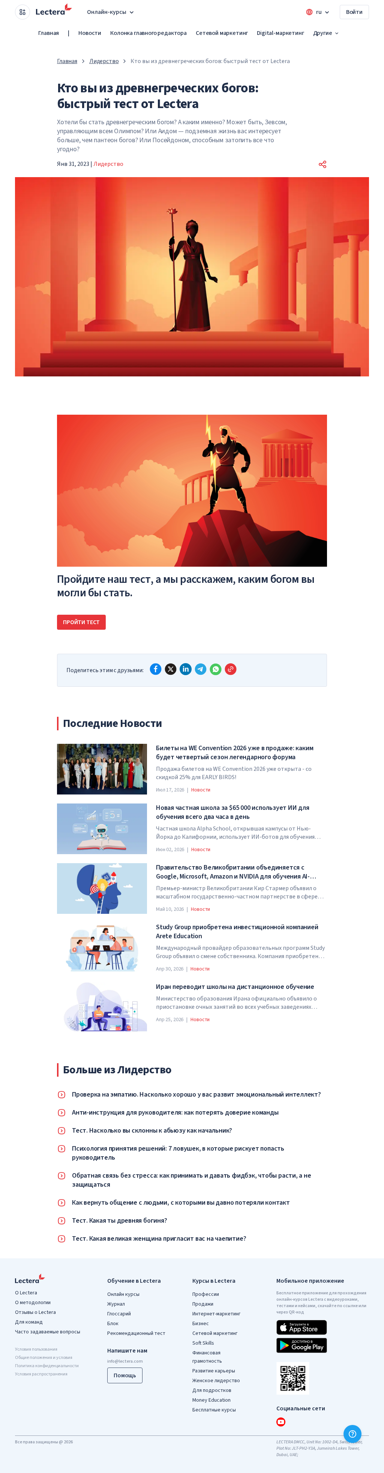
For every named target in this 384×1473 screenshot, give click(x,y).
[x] (171, 669)
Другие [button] (322, 33)
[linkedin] (186, 669)
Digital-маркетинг (280, 33)
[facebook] (156, 669)
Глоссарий (119, 1314)
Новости (89, 33)
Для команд (29, 1322)
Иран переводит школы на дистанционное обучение (235, 987)
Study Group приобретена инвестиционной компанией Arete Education (237, 932)
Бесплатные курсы (214, 1410)
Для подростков (211, 1390)
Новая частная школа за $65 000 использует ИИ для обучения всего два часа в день (232, 812)
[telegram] (201, 669)
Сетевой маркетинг (222, 33)
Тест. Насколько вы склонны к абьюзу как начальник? (152, 1130)
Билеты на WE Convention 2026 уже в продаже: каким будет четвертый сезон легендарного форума (234, 753)
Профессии (205, 1294)
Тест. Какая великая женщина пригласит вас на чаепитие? (159, 1238)
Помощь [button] (125, 1375)
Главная (48, 33)
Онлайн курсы (123, 1294)
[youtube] (280, 1421)
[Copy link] (231, 669)
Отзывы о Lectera (35, 1312)
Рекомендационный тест (136, 1333)
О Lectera (26, 1293)
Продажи (202, 1304)
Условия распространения (41, 1374)
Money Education (211, 1400)
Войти (354, 12)
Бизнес (200, 1323)
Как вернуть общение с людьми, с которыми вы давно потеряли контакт (181, 1202)
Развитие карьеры (213, 1371)
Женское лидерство (216, 1380)
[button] (322, 164)
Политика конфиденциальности (47, 1366)
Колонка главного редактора (148, 33)
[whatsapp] (216, 669)
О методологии (33, 1302)
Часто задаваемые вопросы (47, 1332)
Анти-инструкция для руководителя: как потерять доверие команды (175, 1112)
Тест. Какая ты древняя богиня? (119, 1220)
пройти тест (81, 622)
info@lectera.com (125, 1361)
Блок (112, 1323)
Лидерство (104, 61)
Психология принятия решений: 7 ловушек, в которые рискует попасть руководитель (178, 1153)
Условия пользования (36, 1349)
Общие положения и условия (43, 1357)
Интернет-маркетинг (216, 1314)
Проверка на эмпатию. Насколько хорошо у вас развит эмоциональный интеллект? (196, 1094)
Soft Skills (203, 1343)
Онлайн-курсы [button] (106, 12)
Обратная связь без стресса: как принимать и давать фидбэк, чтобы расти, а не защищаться (191, 1180)
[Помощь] (353, 1434)
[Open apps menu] (22, 12)
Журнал (116, 1304)
